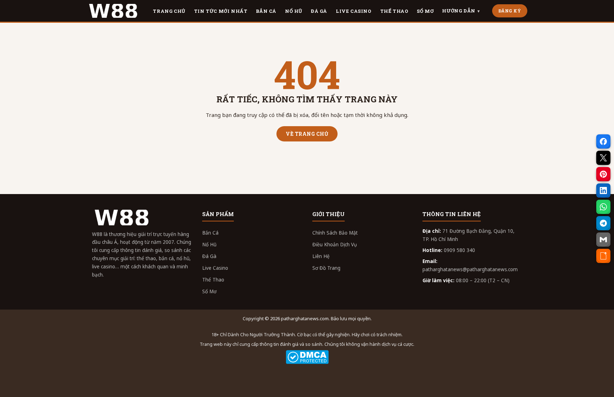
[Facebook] (603, 141)
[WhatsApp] (603, 207)
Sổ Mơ (209, 291)
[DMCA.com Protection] (307, 357)
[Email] (603, 239)
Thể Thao (213, 280)
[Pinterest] (603, 174)
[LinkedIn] (603, 190)
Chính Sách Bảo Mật (335, 233)
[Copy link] (603, 256)
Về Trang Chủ (307, 133)
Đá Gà (209, 256)
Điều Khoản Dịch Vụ (334, 244)
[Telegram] (603, 223)
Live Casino (215, 268)
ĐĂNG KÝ (510, 11)
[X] (603, 158)
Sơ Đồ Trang (326, 268)
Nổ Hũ (209, 244)
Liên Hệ (321, 256)
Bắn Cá (210, 233)
